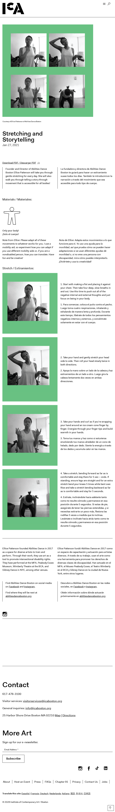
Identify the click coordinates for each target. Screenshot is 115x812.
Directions (68, 715)
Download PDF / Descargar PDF (19, 162)
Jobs (104, 781)
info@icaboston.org (38, 708)
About (6, 781)
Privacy (76, 781)
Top (110, 807)
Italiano (65, 793)
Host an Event (22, 781)
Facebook (14, 586)
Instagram (29, 586)
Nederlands (55, 793)
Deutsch (44, 793)
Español (25, 793)
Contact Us (91, 781)
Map (57, 715)
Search (109, 4)
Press (37, 781)
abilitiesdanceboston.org (18, 596)
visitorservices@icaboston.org (42, 701)
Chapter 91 (61, 781)
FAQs (48, 781)
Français (35, 793)
